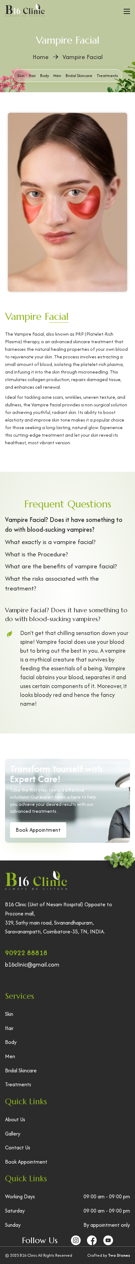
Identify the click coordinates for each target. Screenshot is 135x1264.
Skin (20, 76)
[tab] (67, 525)
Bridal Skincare (79, 76)
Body (44, 76)
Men (57, 76)
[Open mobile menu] (127, 11)
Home (41, 56)
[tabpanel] (67, 657)
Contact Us (17, 1147)
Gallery (12, 1133)
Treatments (18, 1084)
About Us (15, 1119)
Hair (32, 76)
